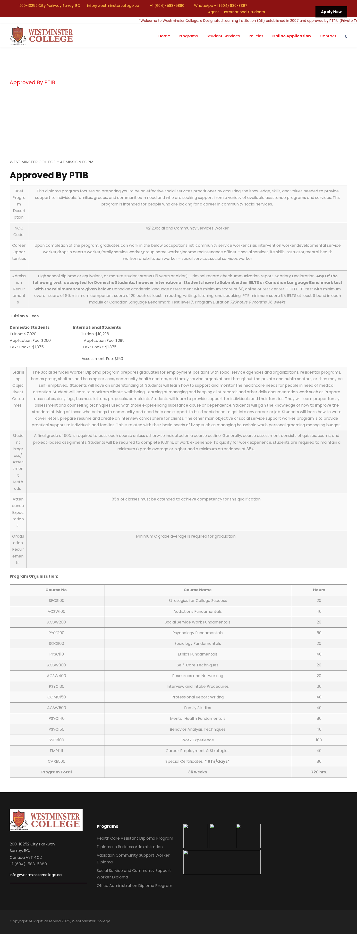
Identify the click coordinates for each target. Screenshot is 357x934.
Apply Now (331, 11)
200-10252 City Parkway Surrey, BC (49, 5)
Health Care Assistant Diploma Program (135, 838)
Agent (213, 11)
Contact (328, 36)
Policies (256, 36)
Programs (188, 36)
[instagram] (308, 11)
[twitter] (290, 11)
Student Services (223, 36)
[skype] (328, 922)
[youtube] (299, 11)
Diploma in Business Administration (130, 847)
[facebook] (272, 11)
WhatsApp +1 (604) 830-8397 (220, 5)
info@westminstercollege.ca (112, 5)
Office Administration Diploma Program (134, 885)
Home (164, 36)
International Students (244, 11)
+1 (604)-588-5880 (166, 5)
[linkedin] (281, 11)
